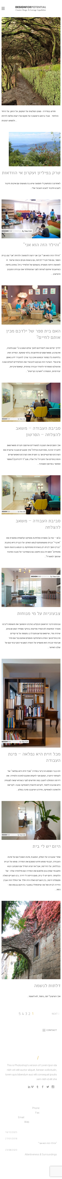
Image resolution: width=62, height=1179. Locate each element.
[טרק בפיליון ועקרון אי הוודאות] (34, 149)
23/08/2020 (11, 1149)
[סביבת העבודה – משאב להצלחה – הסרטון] (31, 402)
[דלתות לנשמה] (31, 940)
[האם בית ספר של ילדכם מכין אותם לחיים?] (31, 305)
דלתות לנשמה (47, 985)
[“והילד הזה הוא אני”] (31, 218)
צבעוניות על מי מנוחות (38, 613)
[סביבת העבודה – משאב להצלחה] (31, 494)
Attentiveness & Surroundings (41, 1154)
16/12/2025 (11, 1132)
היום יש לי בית (46, 846)
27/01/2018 (11, 1138)
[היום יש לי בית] (31, 820)
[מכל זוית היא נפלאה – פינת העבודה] (31, 703)
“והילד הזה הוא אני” (41, 244)
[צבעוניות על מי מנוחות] (31, 587)
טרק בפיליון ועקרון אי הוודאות (31, 172)
